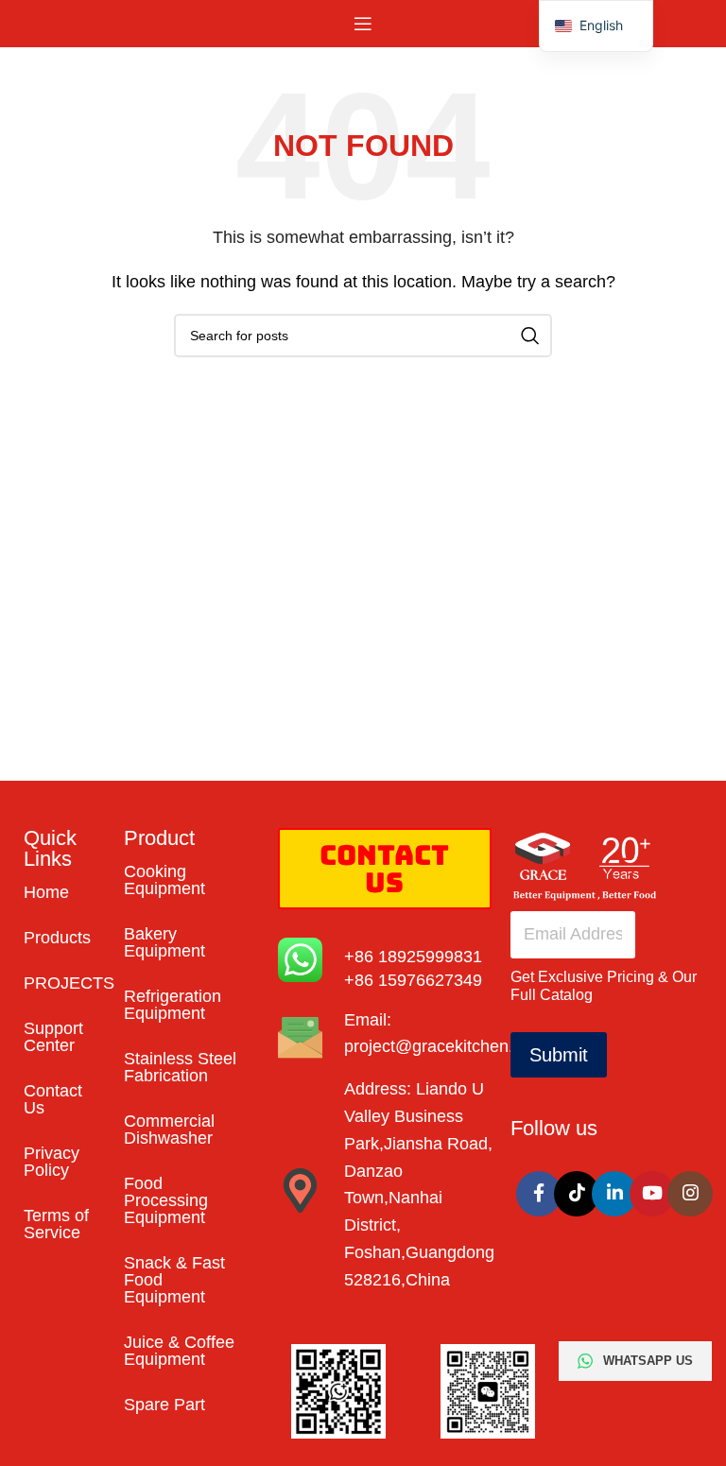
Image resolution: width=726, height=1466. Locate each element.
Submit (558, 1054)
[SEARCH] (530, 335)
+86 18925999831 (413, 956)
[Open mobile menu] (363, 24)
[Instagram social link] (690, 1193)
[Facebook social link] (539, 1193)
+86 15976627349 (413, 980)
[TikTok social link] (576, 1193)
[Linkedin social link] (614, 1193)
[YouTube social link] (652, 1193)
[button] (596, 26)
